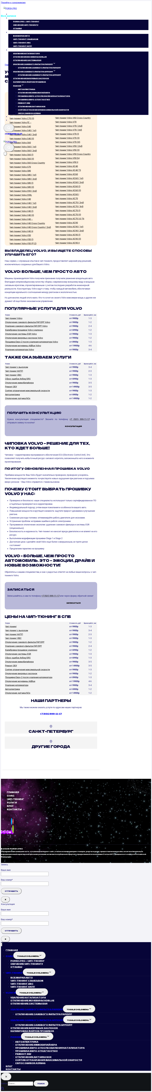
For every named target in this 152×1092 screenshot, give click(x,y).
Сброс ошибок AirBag (29, 113)
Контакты (16, 120)
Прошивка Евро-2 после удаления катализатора (28, 677)
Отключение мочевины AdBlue (30, 57)
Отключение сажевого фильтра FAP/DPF (39, 68)
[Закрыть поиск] (6, 1076)
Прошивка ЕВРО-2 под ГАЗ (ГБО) (34, 99)
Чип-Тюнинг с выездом (25, 39)
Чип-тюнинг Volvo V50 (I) (21, 239)
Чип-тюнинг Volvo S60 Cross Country (27, 163)
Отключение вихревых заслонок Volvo (24, 338)
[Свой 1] (12, 832)
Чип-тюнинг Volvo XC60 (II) (68, 190)
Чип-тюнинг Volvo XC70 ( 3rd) (69, 206)
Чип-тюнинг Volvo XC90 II (67, 243)
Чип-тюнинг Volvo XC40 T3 (68, 170)
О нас (10, 795)
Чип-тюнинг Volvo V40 (20, 199)
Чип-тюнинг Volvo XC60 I (67, 194)
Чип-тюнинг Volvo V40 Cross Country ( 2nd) (30, 227)
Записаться (73, 603)
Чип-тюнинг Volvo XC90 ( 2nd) (69, 230)
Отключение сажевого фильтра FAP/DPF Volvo (27, 322)
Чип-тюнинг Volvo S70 (20, 167)
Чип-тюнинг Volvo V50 (20, 235)
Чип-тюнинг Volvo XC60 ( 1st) (69, 178)
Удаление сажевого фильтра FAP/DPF (23, 646)
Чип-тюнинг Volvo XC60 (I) (67, 186)
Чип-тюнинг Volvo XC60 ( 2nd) (69, 182)
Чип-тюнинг (11, 626)
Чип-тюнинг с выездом (16, 367)
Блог (13, 117)
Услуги (12, 802)
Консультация (73, 426)
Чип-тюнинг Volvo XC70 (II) (68, 214)
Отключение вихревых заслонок (31, 78)
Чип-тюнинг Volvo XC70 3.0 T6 (69, 218)
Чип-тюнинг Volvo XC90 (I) (67, 235)
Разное (15, 1036)
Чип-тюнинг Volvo (13, 318)
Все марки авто (21, 36)
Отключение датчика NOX (31, 106)
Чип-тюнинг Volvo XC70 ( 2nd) (69, 202)
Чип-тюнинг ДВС (22, 43)
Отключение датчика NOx (17, 398)
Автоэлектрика (26, 89)
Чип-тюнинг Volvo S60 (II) (22, 159)
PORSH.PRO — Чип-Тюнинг (26, 21)
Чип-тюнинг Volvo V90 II (66, 162)
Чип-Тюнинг (15, 799)
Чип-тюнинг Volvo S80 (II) (22, 187)
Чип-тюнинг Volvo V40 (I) (21, 211)
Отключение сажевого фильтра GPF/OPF (39, 75)
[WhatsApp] (7, 832)
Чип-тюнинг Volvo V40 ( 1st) (23, 203)
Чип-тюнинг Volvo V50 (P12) (23, 243)
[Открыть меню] (5, 154)
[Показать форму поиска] (9, 128)
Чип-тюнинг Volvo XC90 (66, 222)
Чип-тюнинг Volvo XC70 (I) (67, 210)
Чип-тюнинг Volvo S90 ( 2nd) (23, 191)
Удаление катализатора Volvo (19, 349)
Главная (15, 14)
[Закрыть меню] (1, 944)
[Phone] (1, 832)
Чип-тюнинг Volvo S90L (21, 195)
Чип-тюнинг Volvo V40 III (21, 231)
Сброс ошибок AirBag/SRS (18, 379)
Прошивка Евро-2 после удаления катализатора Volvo (31, 342)
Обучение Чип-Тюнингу (25, 25)
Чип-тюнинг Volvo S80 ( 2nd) (23, 179)
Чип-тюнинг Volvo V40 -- (21, 219)
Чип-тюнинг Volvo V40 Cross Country (27, 223)
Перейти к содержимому (13, 2)
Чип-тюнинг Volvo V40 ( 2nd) (23, 207)
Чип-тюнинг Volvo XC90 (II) (68, 239)
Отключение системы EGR (27, 60)
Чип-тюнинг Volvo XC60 (66, 174)
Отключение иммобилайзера (34, 93)
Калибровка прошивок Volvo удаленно (24, 330)
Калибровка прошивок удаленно (21, 650)
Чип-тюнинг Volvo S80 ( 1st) (23, 175)
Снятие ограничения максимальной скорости (27, 390)
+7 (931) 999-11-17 (13, 133)
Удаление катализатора (26, 53)
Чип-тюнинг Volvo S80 (20, 171)
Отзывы (17, 28)
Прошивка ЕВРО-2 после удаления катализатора (44, 96)
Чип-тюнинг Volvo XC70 (66, 198)
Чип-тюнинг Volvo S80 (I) (21, 183)
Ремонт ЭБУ (24, 103)
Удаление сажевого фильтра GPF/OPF (36, 1020)
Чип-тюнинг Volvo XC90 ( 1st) (69, 226)
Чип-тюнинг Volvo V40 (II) (22, 215)
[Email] (10, 832)
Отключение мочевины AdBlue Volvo (23, 345)
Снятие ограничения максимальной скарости (43, 110)
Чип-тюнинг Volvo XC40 (66, 166)
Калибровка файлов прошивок (29, 82)
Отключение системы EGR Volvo (21, 334)
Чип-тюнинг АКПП (22, 46)
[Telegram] (4, 832)
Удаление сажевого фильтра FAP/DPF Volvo (26, 326)
